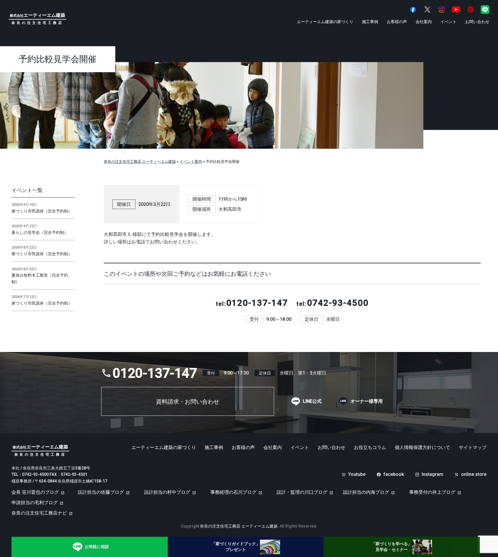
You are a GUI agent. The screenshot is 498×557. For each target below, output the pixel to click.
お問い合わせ (477, 21)
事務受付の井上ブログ (432, 492)
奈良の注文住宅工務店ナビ (39, 513)
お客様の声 (397, 21)
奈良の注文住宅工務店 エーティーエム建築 (239, 526)
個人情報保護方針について (422, 447)
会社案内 (424, 21)
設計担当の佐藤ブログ (101, 492)
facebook (393, 474)
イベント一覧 (27, 190)
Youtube (356, 474)
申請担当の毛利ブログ (35, 502)
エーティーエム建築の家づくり (325, 21)
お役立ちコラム (370, 447)
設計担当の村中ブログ (167, 492)
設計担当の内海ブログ (366, 492)
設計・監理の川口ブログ (302, 492)
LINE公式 (312, 401)
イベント (448, 21)
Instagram (432, 474)
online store (473, 474)
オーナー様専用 (366, 401)
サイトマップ (472, 447)
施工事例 (370, 21)
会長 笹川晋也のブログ (35, 492)
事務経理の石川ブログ (233, 492)
